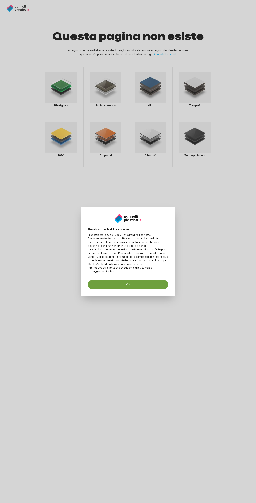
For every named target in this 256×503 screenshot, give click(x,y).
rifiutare (129, 253)
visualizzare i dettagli (101, 256)
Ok (128, 284)
